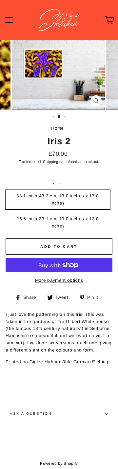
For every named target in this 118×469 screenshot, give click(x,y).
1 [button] (54, 117)
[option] (59, 75)
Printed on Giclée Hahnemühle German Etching (57, 361)
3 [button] (65, 117)
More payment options (59, 280)
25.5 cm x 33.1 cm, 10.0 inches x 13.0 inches (57, 222)
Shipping (50, 162)
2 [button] (59, 116)
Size (59, 184)
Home (57, 128)
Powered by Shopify (59, 463)
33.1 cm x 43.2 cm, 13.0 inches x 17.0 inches (57, 199)
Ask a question (31, 413)
